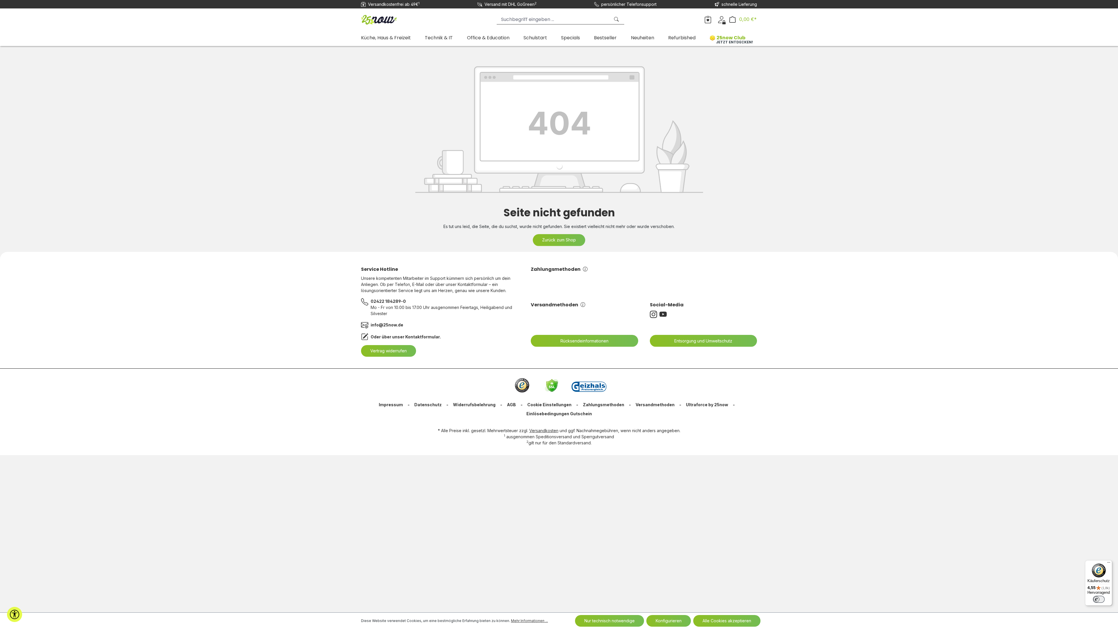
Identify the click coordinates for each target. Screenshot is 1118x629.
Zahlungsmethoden (556, 269)
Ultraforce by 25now (707, 404)
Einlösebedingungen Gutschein (559, 413)
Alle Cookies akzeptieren (727, 620)
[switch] (1099, 599)
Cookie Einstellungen (549, 404)
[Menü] (1108, 563)
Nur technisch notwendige (609, 620)
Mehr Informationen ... (529, 621)
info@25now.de (387, 324)
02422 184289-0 (388, 301)
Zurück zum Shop (559, 239)
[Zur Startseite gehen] (390, 18)
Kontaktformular (422, 336)
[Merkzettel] (708, 19)
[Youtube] (664, 314)
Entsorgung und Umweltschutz (703, 340)
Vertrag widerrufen (388, 350)
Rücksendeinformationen (584, 340)
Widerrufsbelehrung (474, 404)
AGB (511, 404)
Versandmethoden (554, 304)
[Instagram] (654, 314)
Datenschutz (428, 404)
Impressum (391, 404)
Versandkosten (543, 430)
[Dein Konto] (721, 19)
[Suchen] (617, 19)
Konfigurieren (669, 620)
